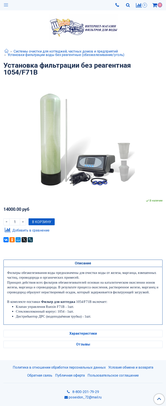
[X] (24, 239)
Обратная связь (39, 375)
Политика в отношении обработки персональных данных (59, 367)
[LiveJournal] (30, 239)
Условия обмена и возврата (130, 367)
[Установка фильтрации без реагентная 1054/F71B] (83, 137)
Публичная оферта (70, 375)
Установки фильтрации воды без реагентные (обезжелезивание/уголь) (66, 55)
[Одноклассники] (12, 239)
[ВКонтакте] (6, 239)
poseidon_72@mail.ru (85, 397)
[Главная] (6, 51)
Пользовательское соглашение (113, 375)
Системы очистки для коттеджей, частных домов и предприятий (66, 51)
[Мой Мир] (18, 239)
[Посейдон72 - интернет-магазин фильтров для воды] (83, 26)
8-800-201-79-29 (85, 392)
